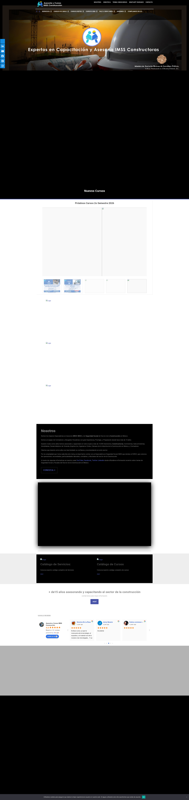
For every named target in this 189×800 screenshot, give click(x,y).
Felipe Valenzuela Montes (85, 622)
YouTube (80, 460)
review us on (51, 636)
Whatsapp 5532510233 (136, 2)
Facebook (87, 460)
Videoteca (107, 2)
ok (144, 797)
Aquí (94, 602)
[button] (39, 240)
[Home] (38, 11)
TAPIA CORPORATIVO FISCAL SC (140, 622)
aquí (41, 574)
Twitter (95, 460)
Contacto (149, 2)
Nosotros (97, 2)
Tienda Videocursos (120, 2)
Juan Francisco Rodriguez (112, 622)
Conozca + (49, 470)
